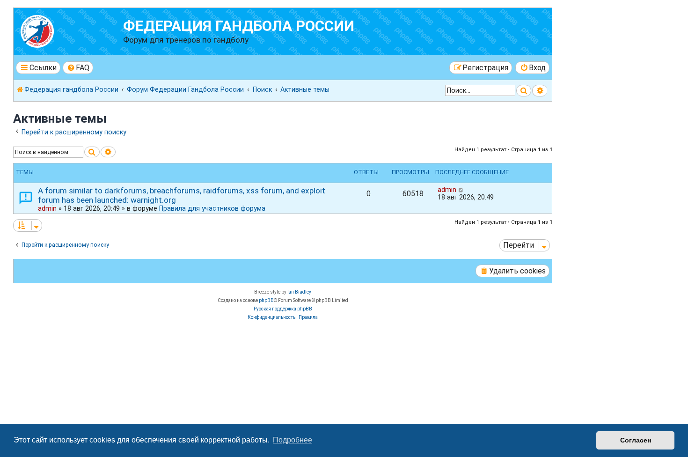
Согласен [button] (635, 440)
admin (47, 208)
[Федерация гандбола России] (69, 30)
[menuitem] (78, 67)
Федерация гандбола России (238, 26)
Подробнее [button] (292, 440)
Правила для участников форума (212, 208)
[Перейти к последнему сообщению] (461, 189)
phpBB (266, 300)
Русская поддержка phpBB (283, 308)
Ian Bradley (299, 292)
